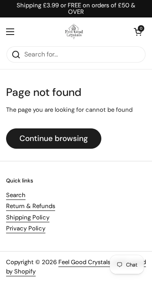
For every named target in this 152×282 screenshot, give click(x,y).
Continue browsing (53, 138)
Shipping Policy (27, 217)
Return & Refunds (30, 206)
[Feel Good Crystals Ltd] (74, 32)
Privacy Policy (25, 228)
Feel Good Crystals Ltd (89, 262)
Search (16, 195)
